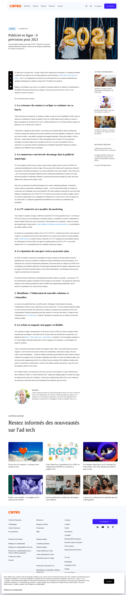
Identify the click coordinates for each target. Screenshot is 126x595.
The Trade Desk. (31, 315)
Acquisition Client (70, 565)
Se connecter (97, 6)
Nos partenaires (13, 531)
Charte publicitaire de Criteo (45, 554)
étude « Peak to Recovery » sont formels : (38, 337)
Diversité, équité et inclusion (73, 542)
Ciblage (66, 569)
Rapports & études (42, 524)
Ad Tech (12, 28)
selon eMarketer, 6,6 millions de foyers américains (52, 224)
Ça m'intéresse (110, 6)
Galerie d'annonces (14, 528)
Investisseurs (68, 531)
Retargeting (68, 562)
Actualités (67, 535)
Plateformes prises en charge (45, 558)
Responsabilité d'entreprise (72, 539)
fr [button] (91, 6)
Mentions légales (41, 547)
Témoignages (12, 524)
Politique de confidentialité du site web (20, 547)
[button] (86, 6)
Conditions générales (42, 543)
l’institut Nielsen (24, 239)
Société (66, 528)
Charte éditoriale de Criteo (44, 551)
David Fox (35, 390)
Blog (37, 531)
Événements (40, 528)
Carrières (67, 524)
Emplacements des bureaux (72, 550)
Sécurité (10, 560)
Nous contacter (69, 546)
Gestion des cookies (14, 556)
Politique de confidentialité (16, 543)
